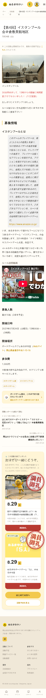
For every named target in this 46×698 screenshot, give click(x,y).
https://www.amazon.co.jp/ (23, 224)
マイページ (37, 4)
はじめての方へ (23, 595)
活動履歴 (12, 13)
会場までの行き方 (9, 673)
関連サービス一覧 (9, 654)
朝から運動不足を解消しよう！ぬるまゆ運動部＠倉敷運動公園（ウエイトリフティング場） (22, 514)
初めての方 (30, 4)
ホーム (4, 13)
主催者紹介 (7, 669)
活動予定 (6, 650)
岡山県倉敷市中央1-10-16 (18, 350)
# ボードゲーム (9, 386)
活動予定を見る (23, 602)
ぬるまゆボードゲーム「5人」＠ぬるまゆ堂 (22, 571)
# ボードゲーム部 (10, 381)
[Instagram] (5, 639)
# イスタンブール (26, 381)
